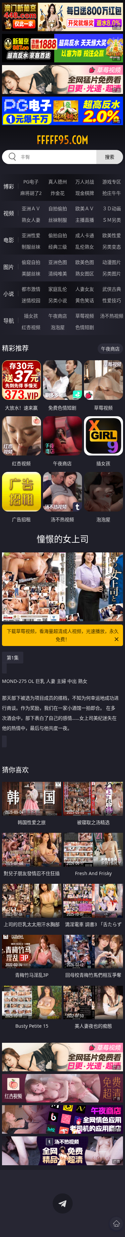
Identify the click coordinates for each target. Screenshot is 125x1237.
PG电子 (31, 181)
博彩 (8, 186)
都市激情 (31, 289)
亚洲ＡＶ (31, 208)
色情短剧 (84, 327)
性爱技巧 (111, 300)
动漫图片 (111, 262)
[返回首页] (116, 1223)
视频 (8, 213)
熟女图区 (84, 273)
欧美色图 (84, 262)
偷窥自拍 (31, 262)
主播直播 (84, 220)
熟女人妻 (31, 220)
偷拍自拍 (57, 235)
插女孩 (31, 316)
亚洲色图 (57, 262)
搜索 (109, 157)
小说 (8, 294)
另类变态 (111, 247)
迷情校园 (31, 300)
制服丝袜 (31, 247)
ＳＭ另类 (111, 220)
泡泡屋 (58, 327)
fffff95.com (62, 140)
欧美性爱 (111, 235)
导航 (8, 320)
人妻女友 (84, 289)
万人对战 (84, 181)
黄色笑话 (84, 300)
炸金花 (58, 193)
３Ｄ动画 (111, 208)
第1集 (13, 657)
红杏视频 (31, 327)
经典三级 (57, 247)
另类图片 (111, 273)
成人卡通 (84, 235)
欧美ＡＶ (84, 208)
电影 (8, 240)
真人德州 (57, 181)
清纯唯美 (57, 273)
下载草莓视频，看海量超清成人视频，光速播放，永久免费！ (63, 635)
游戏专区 (111, 181)
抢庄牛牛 (111, 193)
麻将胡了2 (31, 193)
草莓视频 (84, 316)
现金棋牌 (84, 193)
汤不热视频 (111, 316)
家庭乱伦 (57, 289)
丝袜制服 (57, 220)
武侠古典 (111, 289)
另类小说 (57, 300)
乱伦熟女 (84, 247)
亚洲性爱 (31, 235)
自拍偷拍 (57, 208)
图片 (8, 267)
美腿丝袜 (31, 273)
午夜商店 (57, 316)
